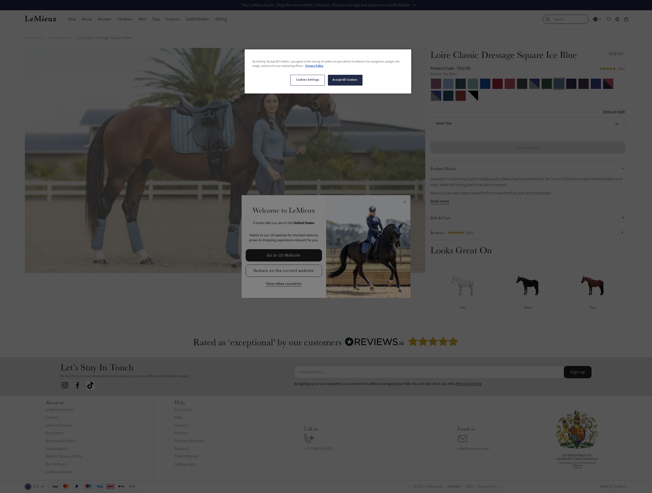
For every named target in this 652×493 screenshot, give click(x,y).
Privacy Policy (314, 66)
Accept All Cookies (345, 80)
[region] (328, 71)
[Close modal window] (404, 202)
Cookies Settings (307, 80)
